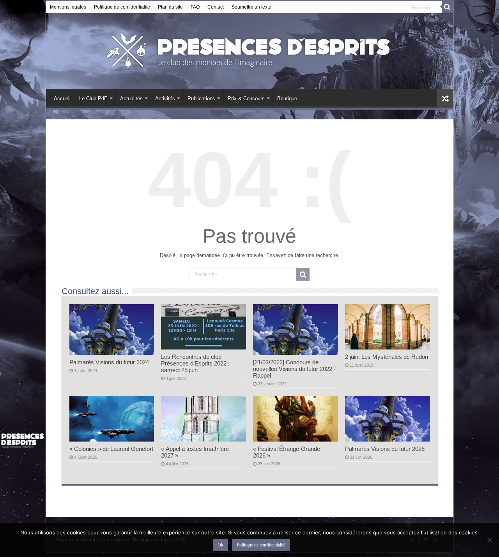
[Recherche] (447, 7)
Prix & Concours (246, 98)
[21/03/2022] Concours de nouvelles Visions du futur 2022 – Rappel (295, 369)
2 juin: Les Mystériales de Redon (386, 356)
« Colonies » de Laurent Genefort (111, 448)
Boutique (287, 98)
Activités (165, 98)
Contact (215, 7)
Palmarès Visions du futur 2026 (385, 448)
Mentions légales (68, 7)
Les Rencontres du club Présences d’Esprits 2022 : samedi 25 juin (195, 363)
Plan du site (170, 7)
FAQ (195, 7)
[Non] (489, 540)
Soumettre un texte (251, 7)
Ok (220, 545)
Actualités (131, 98)
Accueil (62, 98)
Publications (201, 98)
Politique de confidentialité (122, 7)
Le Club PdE (93, 98)
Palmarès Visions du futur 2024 (109, 362)
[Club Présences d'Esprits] (249, 50)
